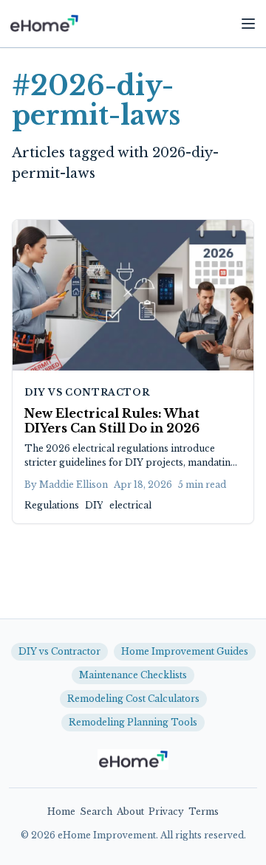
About (130, 811)
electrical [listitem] (130, 505)
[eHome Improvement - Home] (44, 23)
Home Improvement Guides (184, 651)
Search (96, 811)
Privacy (166, 811)
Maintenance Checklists (133, 674)
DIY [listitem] (94, 505)
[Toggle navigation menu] (248, 23)
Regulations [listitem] (51, 505)
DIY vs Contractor (86, 392)
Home (61, 811)
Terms (203, 811)
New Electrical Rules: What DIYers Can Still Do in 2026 (112, 420)
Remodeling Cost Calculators (133, 698)
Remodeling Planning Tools (133, 722)
